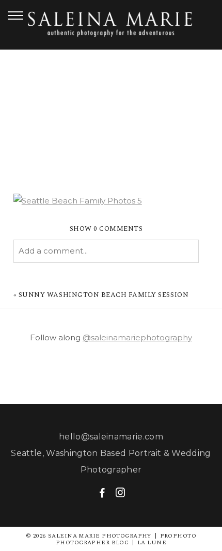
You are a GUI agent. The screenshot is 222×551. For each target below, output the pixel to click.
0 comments (106, 229)
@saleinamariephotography (137, 337)
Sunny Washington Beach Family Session (103, 295)
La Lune (151, 542)
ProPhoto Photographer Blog (126, 539)
